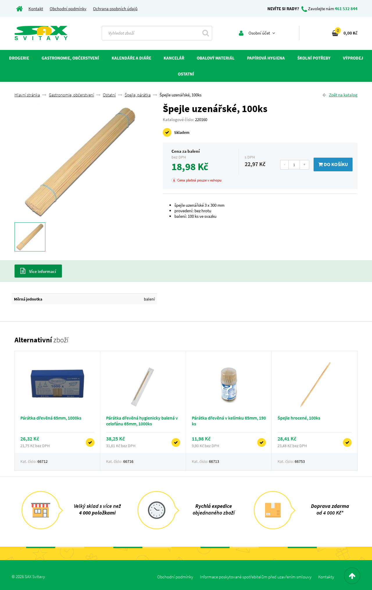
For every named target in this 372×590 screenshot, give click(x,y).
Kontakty (326, 577)
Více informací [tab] (42, 271)
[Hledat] (205, 32)
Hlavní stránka (27, 95)
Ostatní (109, 95)
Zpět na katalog (343, 95)
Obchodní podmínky (68, 8)
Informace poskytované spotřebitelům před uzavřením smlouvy (256, 577)
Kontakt (35, 8)
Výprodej (353, 58)
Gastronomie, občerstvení (71, 95)
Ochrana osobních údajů (115, 8)
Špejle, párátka (138, 95)
